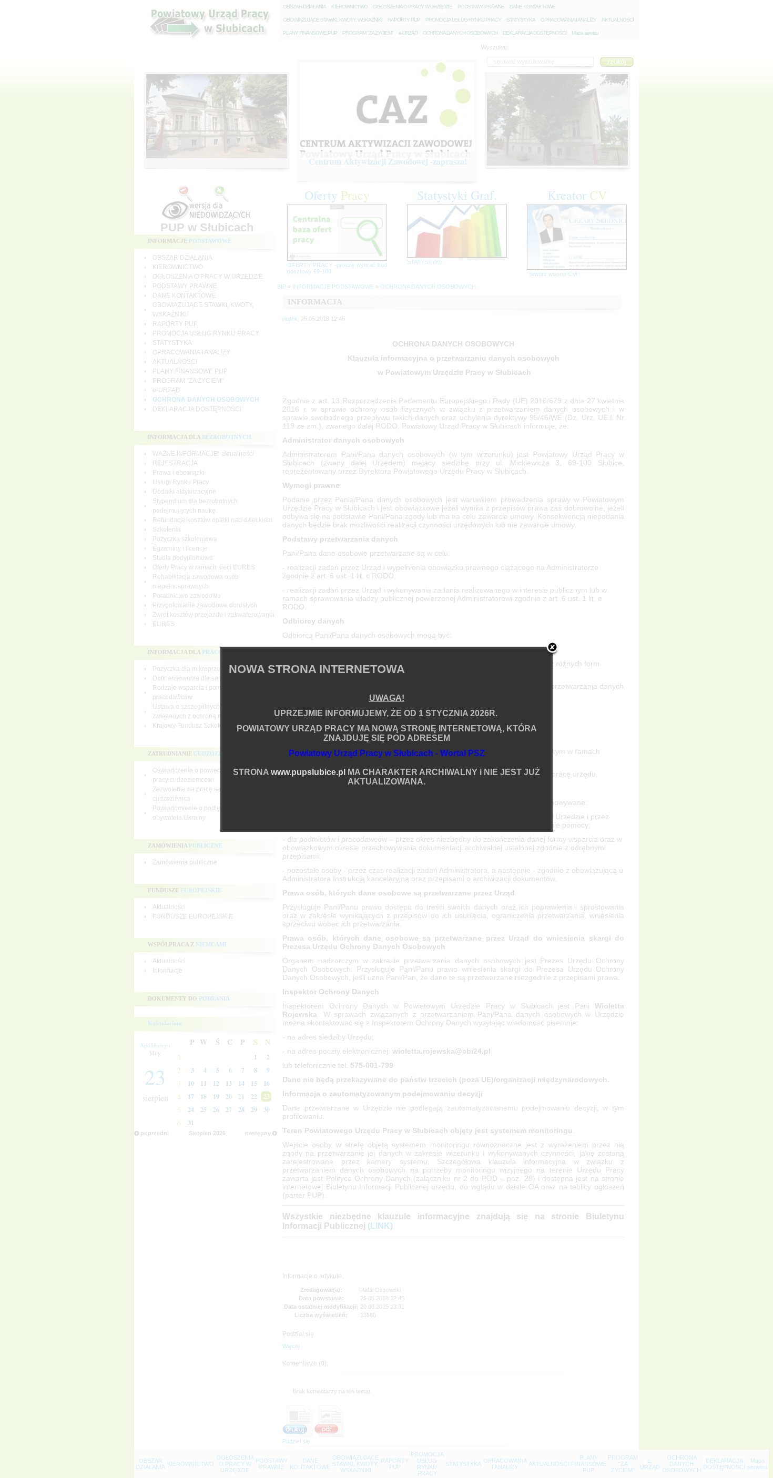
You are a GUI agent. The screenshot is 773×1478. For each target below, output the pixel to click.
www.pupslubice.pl (308, 772)
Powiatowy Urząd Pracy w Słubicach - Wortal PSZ (387, 753)
